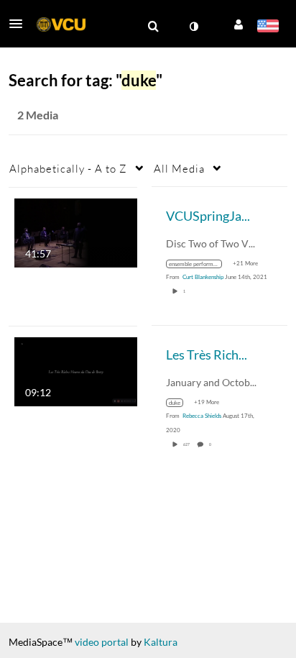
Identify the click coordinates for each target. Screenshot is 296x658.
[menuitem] (153, 27)
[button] (20, 24)
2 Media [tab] (37, 115)
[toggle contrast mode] (193, 27)
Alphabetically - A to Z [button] (68, 168)
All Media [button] (179, 168)
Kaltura (160, 642)
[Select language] (267, 27)
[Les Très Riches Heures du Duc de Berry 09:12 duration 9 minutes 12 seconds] (75, 370)
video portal (102, 642)
